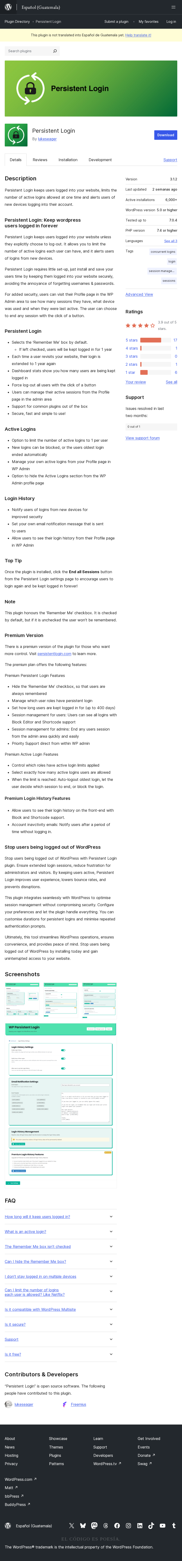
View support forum (143, 438)
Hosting (11, 1455)
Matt (11, 1487)
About (10, 1438)
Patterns (56, 1463)
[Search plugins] (55, 51)
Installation (68, 159)
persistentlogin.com (54, 653)
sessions (169, 280)
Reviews (40, 159)
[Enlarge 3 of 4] (110, 989)
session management (163, 271)
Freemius (78, 1404)
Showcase (58, 1438)
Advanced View (139, 294)
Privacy (11, 1463)
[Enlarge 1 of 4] (33, 989)
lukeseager (47, 138)
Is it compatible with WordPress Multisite (40, 1309)
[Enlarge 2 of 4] (71, 989)
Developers (103, 1455)
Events (144, 1447)
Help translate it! (138, 35)
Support (170, 159)
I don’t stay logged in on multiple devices (40, 1276)
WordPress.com (21, 1479)
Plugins (55, 1455)
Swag (145, 1463)
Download (165, 135)
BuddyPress (18, 1504)
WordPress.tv (107, 1463)
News (10, 1447)
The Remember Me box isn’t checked (38, 1246)
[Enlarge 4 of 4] (110, 1029)
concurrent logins (163, 251)
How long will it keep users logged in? (37, 1216)
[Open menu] (174, 7)
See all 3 (170, 241)
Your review (136, 382)
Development (100, 159)
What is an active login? (25, 1231)
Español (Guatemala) (34, 1525)
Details (16, 159)
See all (171, 382)
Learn (98, 1438)
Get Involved (149, 1438)
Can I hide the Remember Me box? (35, 1261)
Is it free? (13, 1354)
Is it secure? (15, 1324)
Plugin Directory (17, 21)
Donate (146, 1455)
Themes (56, 1447)
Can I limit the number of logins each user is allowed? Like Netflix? (35, 1292)
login (171, 261)
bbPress (14, 1496)
